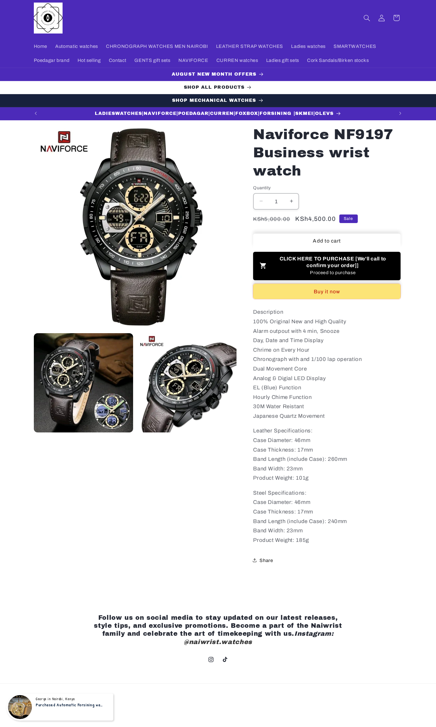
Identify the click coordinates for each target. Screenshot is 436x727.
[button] (366, 18)
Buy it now (327, 291)
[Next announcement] (400, 113)
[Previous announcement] (36, 113)
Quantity (262, 187)
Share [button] (266, 560)
